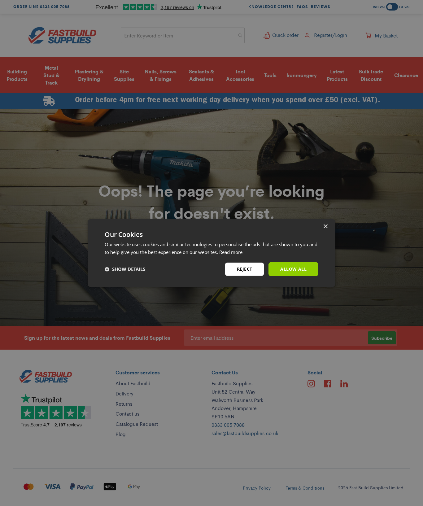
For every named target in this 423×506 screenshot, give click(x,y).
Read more (230, 252)
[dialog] (211, 253)
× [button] (325, 226)
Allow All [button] (293, 269)
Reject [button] (244, 269)
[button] (125, 269)
